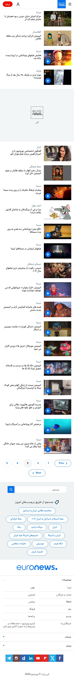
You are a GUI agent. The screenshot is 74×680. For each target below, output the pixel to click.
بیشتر (68, 646)
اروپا (69, 588)
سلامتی (31, 602)
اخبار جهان (36, 205)
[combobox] (37, 489)
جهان (32, 588)
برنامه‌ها (31, 616)
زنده (8, 4)
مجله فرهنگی (35, 166)
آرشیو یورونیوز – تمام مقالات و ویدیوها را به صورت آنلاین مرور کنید (19, 624)
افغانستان (36, 32)
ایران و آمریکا (54, 535)
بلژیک (38, 71)
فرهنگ (32, 609)
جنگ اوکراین (16, 519)
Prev (61, 463)
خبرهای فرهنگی (34, 264)
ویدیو (68, 616)
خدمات (68, 637)
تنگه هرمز (58, 544)
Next (38, 473)
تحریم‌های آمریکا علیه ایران (25, 535)
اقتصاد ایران (37, 552)
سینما (38, 12)
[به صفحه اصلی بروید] (61, 4)
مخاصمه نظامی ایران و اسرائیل (37, 511)
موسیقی (40, 544)
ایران (38, 147)
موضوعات (66, 580)
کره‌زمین (31, 595)
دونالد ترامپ (37, 527)
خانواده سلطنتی (19, 544)
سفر (69, 609)
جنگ (19, 527)
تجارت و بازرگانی (63, 595)
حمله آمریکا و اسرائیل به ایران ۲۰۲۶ (48, 519)
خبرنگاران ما (66, 623)
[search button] (11, 489)
